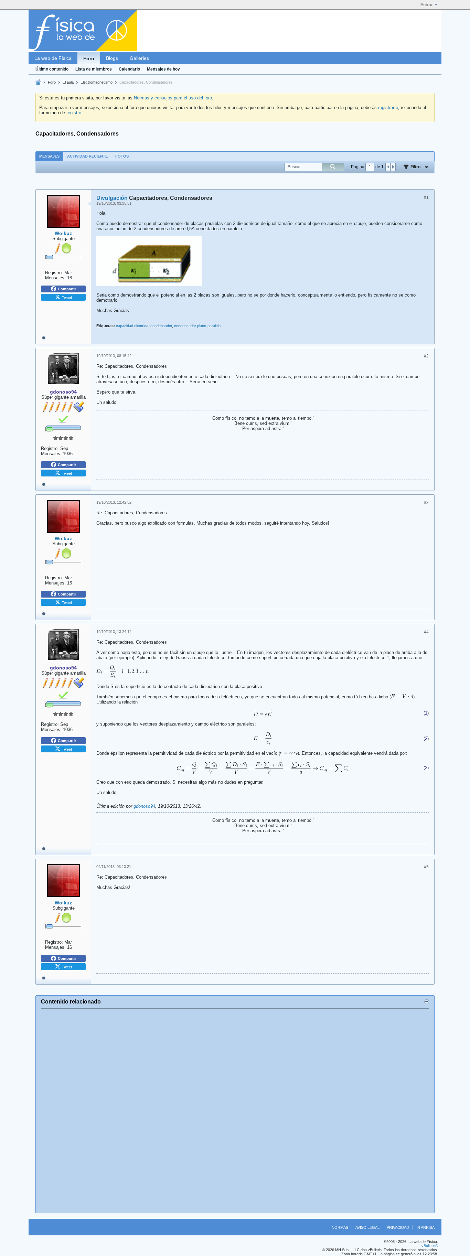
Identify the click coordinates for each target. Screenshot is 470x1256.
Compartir (67, 289)
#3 (426, 502)
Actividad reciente (87, 156)
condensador (161, 326)
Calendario (129, 69)
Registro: (54, 272)
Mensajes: (55, 277)
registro (73, 112)
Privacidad (398, 1227)
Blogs (112, 58)
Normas (340, 1227)
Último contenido (51, 69)
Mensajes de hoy (163, 69)
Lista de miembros (93, 69)
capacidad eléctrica (132, 326)
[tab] (49, 156)
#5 (426, 867)
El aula (68, 82)
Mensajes (49, 156)
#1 (426, 197)
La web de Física (53, 58)
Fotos (122, 156)
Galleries (139, 58)
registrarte (388, 107)
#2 (426, 356)
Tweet (67, 297)
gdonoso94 (144, 806)
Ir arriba (425, 1227)
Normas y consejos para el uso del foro (173, 97)
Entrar (426, 4)
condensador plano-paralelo (197, 326)
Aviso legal (367, 1227)
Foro (88, 58)
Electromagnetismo (97, 82)
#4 (426, 632)
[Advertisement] (235, 1111)
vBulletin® (429, 1246)
